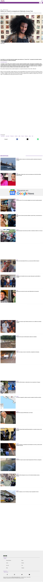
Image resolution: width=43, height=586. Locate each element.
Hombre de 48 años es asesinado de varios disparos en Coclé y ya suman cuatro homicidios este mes (29, 445)
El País (17, 158)
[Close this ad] (42, 581)
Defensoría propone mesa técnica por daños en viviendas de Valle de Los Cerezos (29, 230)
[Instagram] (14, 574)
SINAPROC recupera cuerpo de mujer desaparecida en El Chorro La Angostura (28, 459)
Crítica (7, 562)
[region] (21, 7)
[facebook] (7, 574)
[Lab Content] (21, 556)
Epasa (22, 560)
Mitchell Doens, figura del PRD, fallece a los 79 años (24, 412)
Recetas (23, 562)
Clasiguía (23, 567)
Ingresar (41, 2)
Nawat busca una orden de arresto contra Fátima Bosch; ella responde (27, 291)
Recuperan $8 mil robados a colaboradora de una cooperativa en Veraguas (28, 382)
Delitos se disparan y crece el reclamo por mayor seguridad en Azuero (27, 491)
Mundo (17, 396)
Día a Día (7, 565)
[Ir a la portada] (3, 1)
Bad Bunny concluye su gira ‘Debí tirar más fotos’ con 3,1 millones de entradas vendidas (28, 322)
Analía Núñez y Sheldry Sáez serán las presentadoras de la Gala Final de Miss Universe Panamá (28, 175)
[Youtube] (29, 574)
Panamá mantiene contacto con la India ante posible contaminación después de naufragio (29, 159)
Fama (17, 173)
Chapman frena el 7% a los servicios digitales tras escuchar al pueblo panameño (29, 200)
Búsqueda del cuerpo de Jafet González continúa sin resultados (26, 336)
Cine (22, 565)
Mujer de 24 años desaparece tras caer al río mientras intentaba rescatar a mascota (28, 475)
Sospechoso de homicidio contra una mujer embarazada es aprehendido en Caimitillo (28, 276)
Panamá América (8, 560)
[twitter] (21, 574)
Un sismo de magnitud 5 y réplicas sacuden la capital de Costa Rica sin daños (28, 397)
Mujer (7, 567)
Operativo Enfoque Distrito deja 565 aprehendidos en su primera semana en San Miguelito (29, 430)
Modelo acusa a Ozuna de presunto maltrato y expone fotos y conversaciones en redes (29, 216)
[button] (17, 139)
